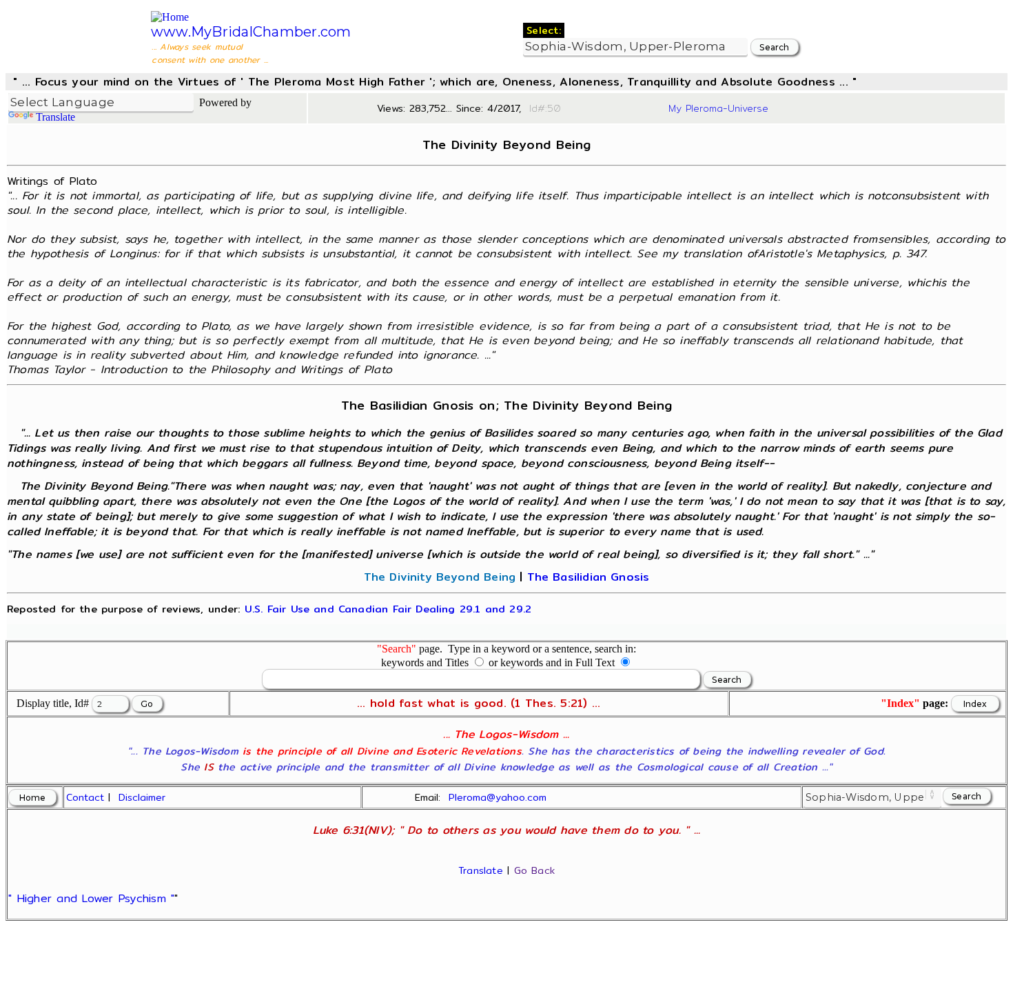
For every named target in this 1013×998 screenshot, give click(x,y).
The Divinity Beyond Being (439, 577)
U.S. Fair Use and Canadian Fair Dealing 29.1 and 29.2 (388, 609)
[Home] (170, 17)
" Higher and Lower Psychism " (91, 898)
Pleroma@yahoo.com (497, 797)
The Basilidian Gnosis (588, 577)
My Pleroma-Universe (718, 108)
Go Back (534, 870)
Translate (55, 117)
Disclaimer (142, 797)
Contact (85, 797)
